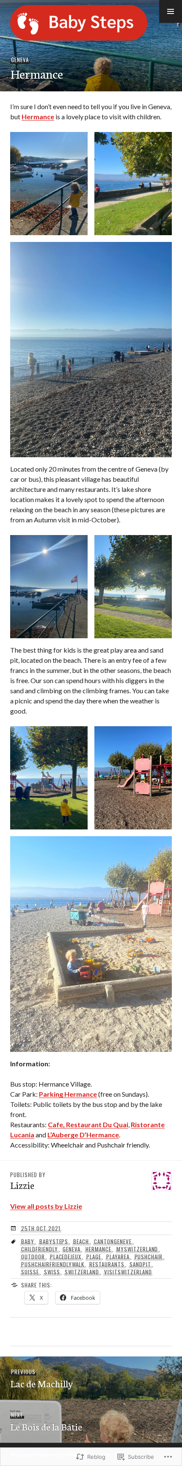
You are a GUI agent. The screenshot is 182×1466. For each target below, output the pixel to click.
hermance (98, 1249)
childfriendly (39, 1249)
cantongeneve (113, 1241)
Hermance (38, 117)
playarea (118, 1256)
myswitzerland (137, 1249)
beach (81, 1241)
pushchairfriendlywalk (52, 1264)
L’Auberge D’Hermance (83, 1135)
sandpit (140, 1264)
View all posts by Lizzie (46, 1206)
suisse (30, 1272)
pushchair (149, 1256)
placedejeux (66, 1256)
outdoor (33, 1256)
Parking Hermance (68, 1094)
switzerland (82, 1272)
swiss (52, 1272)
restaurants (106, 1264)
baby (27, 1241)
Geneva (20, 59)
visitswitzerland (128, 1272)
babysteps (54, 1241)
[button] (170, 11)
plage (93, 1256)
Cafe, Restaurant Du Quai (88, 1124)
